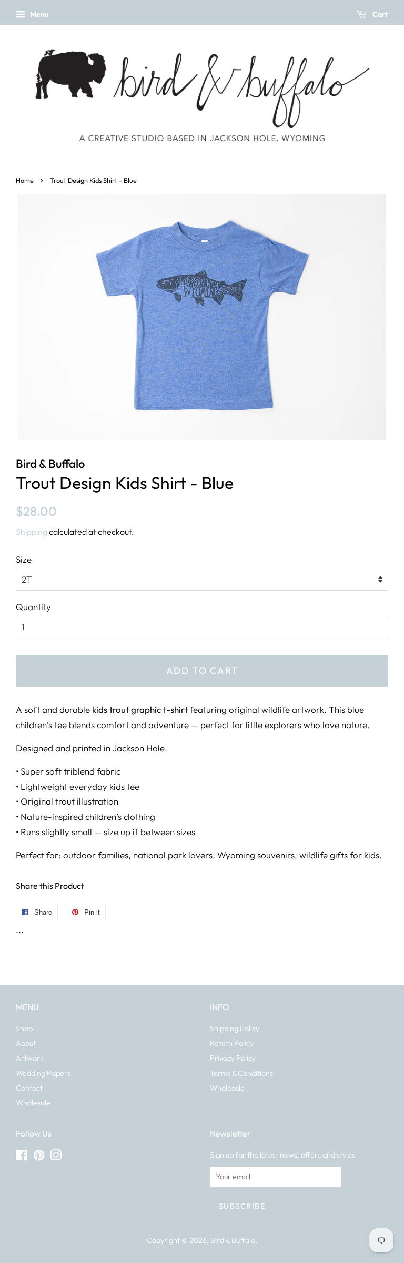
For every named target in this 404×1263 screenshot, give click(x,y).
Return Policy (232, 1043)
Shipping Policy (234, 1028)
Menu (38, 14)
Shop (24, 1028)
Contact (29, 1088)
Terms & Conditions (241, 1073)
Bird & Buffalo (232, 1240)
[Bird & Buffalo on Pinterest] (39, 1157)
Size (24, 559)
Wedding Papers (43, 1073)
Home (25, 180)
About (26, 1043)
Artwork (30, 1058)
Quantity (33, 606)
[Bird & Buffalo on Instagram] (56, 1157)
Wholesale (33, 1103)
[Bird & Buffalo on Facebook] (22, 1157)
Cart (379, 14)
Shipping (31, 531)
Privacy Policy (233, 1058)
